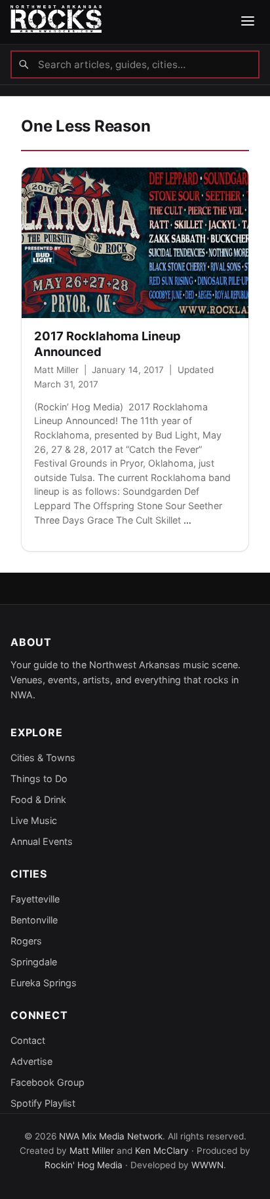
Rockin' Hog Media (84, 1165)
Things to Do (39, 778)
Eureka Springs (43, 982)
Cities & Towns (42, 757)
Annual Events (41, 841)
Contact (27, 1040)
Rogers (26, 940)
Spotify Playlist (42, 1103)
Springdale (33, 961)
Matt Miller (56, 370)
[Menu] (248, 22)
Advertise (31, 1061)
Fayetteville (35, 898)
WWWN (207, 1165)
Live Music (33, 820)
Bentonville (34, 919)
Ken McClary (162, 1150)
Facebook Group (47, 1082)
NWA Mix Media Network (111, 1136)
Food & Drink (38, 799)
